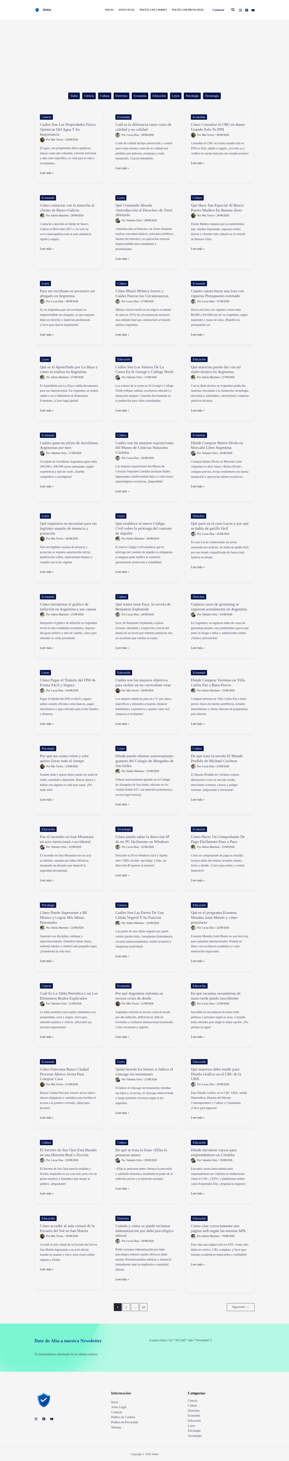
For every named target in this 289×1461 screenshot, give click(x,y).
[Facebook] (246, 10)
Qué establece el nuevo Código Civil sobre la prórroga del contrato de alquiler (143, 528)
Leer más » (47, 173)
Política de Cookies (123, 1417)
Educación (159, 95)
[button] (218, 9)
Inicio (114, 1402)
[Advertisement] (144, 49)
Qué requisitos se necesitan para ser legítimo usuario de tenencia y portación (68, 528)
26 (143, 1307)
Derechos (121, 95)
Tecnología (212, 95)
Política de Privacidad (124, 1422)
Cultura (104, 95)
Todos (74, 95)
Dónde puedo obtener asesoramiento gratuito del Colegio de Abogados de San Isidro (144, 761)
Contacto (116, 1412)
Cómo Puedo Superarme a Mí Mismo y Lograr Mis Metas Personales (63, 917)
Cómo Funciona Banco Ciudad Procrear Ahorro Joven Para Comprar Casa (64, 1074)
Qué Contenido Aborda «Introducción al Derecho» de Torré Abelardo (143, 210)
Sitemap (116, 1427)
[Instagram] (240, 10)
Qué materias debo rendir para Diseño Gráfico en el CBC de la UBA (216, 1074)
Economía (140, 95)
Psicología (192, 95)
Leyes (175, 95)
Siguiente (240, 1307)
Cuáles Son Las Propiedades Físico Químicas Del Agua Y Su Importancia (68, 129)
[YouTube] (253, 10)
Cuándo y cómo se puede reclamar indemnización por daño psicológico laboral (144, 1231)
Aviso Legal (118, 1407)
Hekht (47, 9)
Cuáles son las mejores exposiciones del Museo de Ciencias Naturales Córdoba (144, 448)
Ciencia (89, 95)
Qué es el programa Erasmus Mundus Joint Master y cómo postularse (214, 917)
